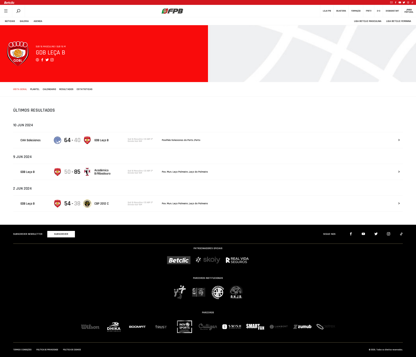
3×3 (378, 11)
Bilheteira (341, 11)
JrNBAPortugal (408, 10)
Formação (356, 11)
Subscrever (61, 234)
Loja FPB (327, 11)
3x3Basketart (392, 11)
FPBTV (368, 11)
